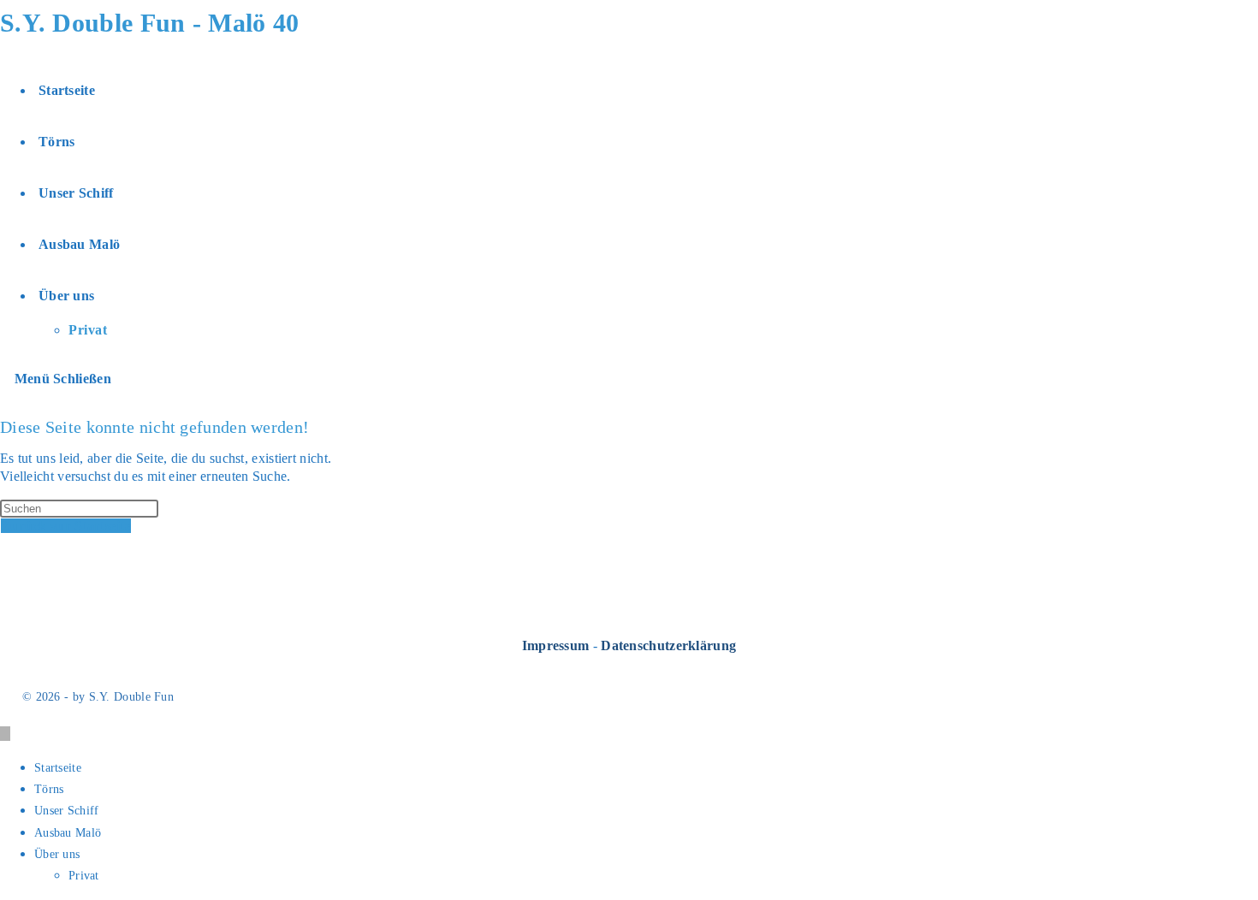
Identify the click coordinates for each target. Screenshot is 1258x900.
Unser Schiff (66, 810)
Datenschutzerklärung (668, 645)
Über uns (57, 854)
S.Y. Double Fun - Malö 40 (150, 23)
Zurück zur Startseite (66, 525)
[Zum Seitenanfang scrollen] (5, 733)
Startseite (57, 767)
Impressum (556, 645)
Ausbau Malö (67, 832)
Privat (83, 875)
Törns (49, 789)
